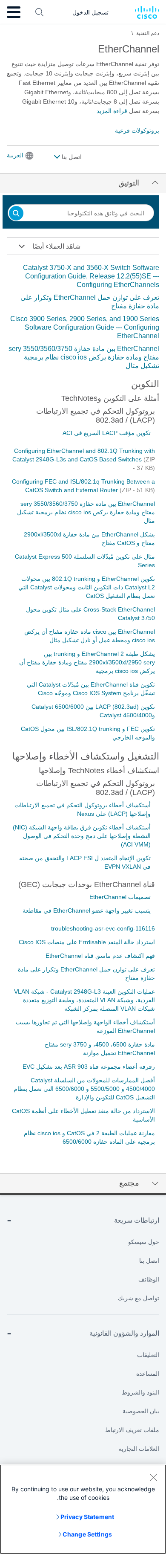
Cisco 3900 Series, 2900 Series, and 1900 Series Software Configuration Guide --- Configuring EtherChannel (84, 327)
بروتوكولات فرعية (137, 130)
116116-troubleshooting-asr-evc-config (103, 928)
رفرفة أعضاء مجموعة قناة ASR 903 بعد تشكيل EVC (89, 1066)
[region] (83, 1509)
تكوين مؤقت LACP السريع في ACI (107, 432)
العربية (15, 155)
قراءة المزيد (112, 110)
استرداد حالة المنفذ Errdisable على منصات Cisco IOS (87, 942)
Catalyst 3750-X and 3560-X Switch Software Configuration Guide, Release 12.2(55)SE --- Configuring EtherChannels (91, 276)
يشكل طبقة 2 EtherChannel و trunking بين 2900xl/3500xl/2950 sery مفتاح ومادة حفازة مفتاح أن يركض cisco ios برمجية (87, 662)
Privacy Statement (87, 1516)
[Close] (153, 1477)
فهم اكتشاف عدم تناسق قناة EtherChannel (100, 955)
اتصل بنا (71, 157)
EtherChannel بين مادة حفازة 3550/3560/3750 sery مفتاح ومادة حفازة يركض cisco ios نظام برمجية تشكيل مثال (84, 357)
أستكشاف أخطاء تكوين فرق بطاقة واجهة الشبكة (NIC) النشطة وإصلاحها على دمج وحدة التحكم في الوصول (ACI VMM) (82, 836)
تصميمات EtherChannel (120, 896)
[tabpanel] (83, 317)
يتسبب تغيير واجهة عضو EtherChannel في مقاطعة (87, 910)
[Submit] (16, 214)
